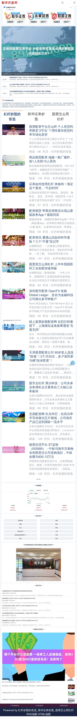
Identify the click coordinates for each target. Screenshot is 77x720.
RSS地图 (31, 714)
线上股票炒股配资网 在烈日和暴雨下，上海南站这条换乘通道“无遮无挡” (51, 325)
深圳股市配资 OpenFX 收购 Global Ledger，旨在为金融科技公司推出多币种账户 (51, 294)
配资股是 (20, 520)
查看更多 (38, 479)
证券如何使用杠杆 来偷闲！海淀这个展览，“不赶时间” (51, 186)
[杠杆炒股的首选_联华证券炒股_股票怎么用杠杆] (10, 2)
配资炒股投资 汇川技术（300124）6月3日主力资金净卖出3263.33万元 (28, 77)
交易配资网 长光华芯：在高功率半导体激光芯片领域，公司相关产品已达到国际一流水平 (51, 417)
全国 (56, 535)
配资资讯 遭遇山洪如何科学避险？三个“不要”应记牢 (49, 239)
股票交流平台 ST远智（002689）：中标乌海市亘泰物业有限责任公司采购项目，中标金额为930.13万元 (51, 450)
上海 (56, 531)
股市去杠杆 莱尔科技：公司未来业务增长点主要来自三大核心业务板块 (51, 387)
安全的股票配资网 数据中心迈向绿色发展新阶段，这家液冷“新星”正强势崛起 (30, 91)
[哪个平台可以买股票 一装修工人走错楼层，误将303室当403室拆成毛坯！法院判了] (38, 656)
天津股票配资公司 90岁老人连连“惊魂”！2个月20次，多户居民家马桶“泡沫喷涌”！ (51, 356)
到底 (56, 524)
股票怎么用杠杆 (64, 705)
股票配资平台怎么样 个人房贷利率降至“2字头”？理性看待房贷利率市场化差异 (51, 130)
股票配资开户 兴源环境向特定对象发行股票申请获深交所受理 (17, 699)
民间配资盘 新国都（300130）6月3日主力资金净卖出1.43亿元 (17, 692)
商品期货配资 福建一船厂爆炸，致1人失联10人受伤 (51, 159)
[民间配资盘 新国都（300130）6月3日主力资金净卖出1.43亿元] (71, 693)
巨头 (20, 527)
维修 (56, 520)
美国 (56, 527)
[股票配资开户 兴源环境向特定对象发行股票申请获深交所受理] (71, 700)
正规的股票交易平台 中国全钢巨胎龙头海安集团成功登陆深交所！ (19, 74)
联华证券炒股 (40, 705)
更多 (71, 7)
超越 (20, 524)
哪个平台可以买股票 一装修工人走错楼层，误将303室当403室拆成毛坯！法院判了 (21, 682)
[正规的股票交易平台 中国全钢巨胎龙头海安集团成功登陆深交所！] (38, 50)
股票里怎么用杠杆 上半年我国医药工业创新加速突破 (51, 266)
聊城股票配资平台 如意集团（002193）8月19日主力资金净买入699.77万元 (20, 620)
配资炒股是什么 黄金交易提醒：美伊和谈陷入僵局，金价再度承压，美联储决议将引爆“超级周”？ (26, 686)
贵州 (56, 538)
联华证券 (47, 718)
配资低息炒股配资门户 (20, 535)
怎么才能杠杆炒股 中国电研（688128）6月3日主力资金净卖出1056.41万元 (30, 84)
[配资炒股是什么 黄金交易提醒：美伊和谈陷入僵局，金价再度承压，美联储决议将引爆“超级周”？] (71, 687)
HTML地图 (44, 714)
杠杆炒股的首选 (15, 705)
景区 (20, 538)
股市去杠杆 (20, 531)
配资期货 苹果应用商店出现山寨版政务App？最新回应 (51, 212)
